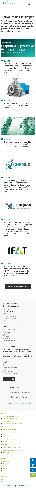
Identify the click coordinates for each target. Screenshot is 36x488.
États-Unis (6, 336)
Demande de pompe (10, 367)
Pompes (4, 413)
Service (3, 426)
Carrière (4, 444)
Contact (5, 473)
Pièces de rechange (9, 429)
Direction (6, 461)
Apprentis (6, 452)
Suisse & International (10, 330)
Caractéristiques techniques (12, 423)
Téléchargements (9, 371)
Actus (5, 365)
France (5, 334)
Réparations (7, 434)
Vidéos (5, 441)
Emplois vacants (8, 455)
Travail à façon (8, 437)
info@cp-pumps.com (10, 321)
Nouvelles (6, 468)
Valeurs (5, 466)
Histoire (5, 463)
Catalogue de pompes (10, 374)
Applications (7, 369)
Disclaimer (15, 397)
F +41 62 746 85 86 (9, 319)
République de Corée (10, 341)
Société (4, 458)
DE (2, 479)
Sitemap (25, 397)
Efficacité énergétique (10, 432)
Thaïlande (6, 339)
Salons (5, 470)
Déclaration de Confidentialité (19, 392)
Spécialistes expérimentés (12, 450)
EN (2, 481)
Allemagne (6, 332)
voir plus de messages (16, 286)
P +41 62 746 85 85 (9, 317)
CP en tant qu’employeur (11, 447)
